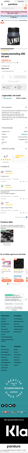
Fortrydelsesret (17, 354)
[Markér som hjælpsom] (21, 181)
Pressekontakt (4, 367)
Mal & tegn (6, 20)
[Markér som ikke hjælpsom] (24, 181)
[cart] (25, 5)
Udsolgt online (20, 77)
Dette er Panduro (5, 349)
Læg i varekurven (6, 280)
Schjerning (24, 134)
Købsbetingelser (17, 362)
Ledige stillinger (4, 360)
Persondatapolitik (5, 331)
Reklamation (17, 360)
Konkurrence (4, 357)
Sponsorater (4, 370)
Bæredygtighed (4, 352)
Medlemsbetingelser (18, 329)
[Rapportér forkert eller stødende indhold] (26, 181)
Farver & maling (14, 20)
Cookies (3, 334)
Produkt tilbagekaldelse (6, 337)
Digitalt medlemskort (19, 321)
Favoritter (3, 326)
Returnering (16, 357)
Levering (16, 352)
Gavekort (16, 365)
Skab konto (16, 324)
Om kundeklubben (18, 318)
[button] (2, 77)
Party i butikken (4, 365)
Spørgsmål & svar (5, 324)
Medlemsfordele (17, 331)
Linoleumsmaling (23, 20)
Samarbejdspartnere (6, 362)
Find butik (3, 321)
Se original (15, 179)
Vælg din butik (7, 98)
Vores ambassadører (6, 354)
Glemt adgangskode (18, 326)
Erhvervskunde (4, 329)
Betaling (16, 349)
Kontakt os (3, 318)
